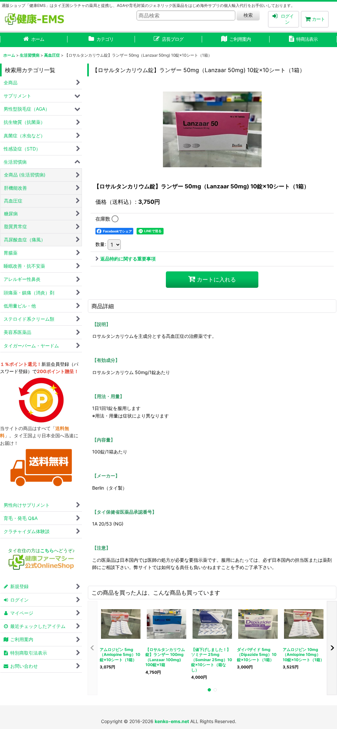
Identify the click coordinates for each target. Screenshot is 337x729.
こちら (47, 550)
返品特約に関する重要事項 (128, 258)
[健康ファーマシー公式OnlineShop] (41, 568)
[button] (92, 648)
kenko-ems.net (172, 721)
